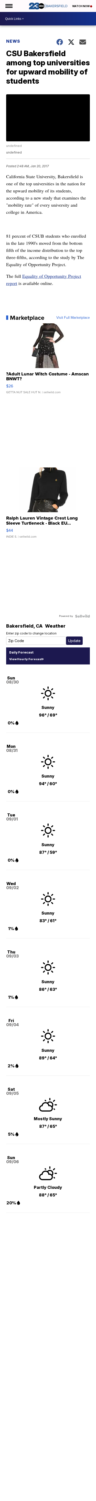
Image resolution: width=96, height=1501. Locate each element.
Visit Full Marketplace (73, 318)
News (13, 41)
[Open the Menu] (8, 6)
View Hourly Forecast (25, 659)
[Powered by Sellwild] (82, 616)
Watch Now (81, 6)
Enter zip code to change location (31, 633)
